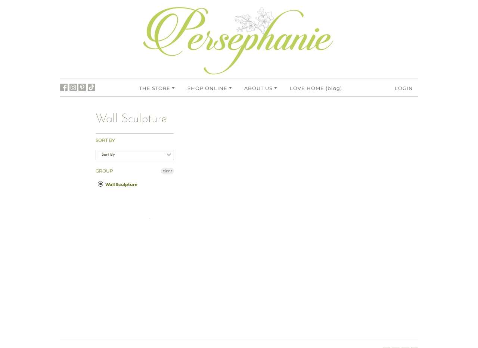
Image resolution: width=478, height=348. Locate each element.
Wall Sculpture (120, 184)
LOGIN (404, 88)
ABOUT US (259, 88)
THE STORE (155, 88)
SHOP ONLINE (208, 88)
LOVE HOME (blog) (316, 88)
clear (167, 171)
